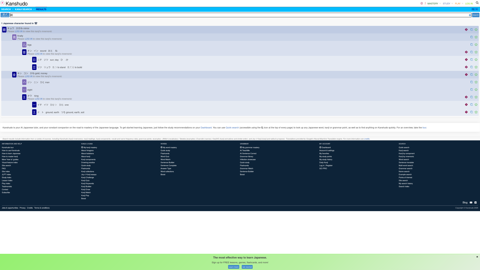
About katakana (87, 153)
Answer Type (166, 168)
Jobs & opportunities (10, 207)
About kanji (85, 156)
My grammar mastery (250, 147)
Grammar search (405, 168)
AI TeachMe (245, 150)
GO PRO (323, 168)
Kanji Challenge (87, 177)
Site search (6, 165)
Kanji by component (406, 153)
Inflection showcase (248, 159)
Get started (247, 267)
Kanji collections (87, 171)
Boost (83, 198)
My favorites (324, 153)
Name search (404, 171)
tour (424, 127)
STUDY (446, 3)
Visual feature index (10, 162)
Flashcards (85, 168)
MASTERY (433, 3)
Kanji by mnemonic (406, 156)
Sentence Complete (168, 165)
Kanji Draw (85, 189)
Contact (5, 189)
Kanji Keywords (87, 183)
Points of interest (405, 177)
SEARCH (6, 9)
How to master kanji (10, 156)
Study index (6, 177)
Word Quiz (165, 156)
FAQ (4, 168)
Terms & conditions (42, 207)
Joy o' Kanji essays (88, 174)
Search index (404, 186)
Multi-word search (406, 165)
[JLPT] (425, 3)
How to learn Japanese (11, 153)
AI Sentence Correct (248, 153)
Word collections (167, 171)
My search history (406, 183)
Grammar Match (246, 168)
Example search (405, 174)
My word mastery (169, 147)
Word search (404, 159)
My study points (325, 156)
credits (367, 138)
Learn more (233, 267)
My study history (325, 159)
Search (476, 15)
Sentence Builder (167, 162)
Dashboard (206, 127)
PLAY (457, 3)
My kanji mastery (90, 147)
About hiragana (87, 150)
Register (329, 165)
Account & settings (326, 150)
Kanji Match (86, 192)
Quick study (86, 165)
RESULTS (41, 9)
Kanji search (404, 150)
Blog (465, 202)
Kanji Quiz (85, 180)
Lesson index (7, 180)
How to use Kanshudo (11, 150)
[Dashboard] (422, 3)
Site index (6, 171)
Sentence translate (406, 162)
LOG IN (469, 3)
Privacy (23, 207)
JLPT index (6, 174)
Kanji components (88, 159)
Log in (321, 165)
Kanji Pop (85, 195)
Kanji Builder (86, 186)
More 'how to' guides (10, 159)
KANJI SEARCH (23, 9)
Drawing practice (88, 162)
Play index (6, 183)
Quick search (232, 127)
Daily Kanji (323, 162)
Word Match (165, 159)
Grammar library (246, 156)
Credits (30, 207)
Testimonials (7, 186)
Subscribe (6, 192)
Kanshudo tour (8, 147)
